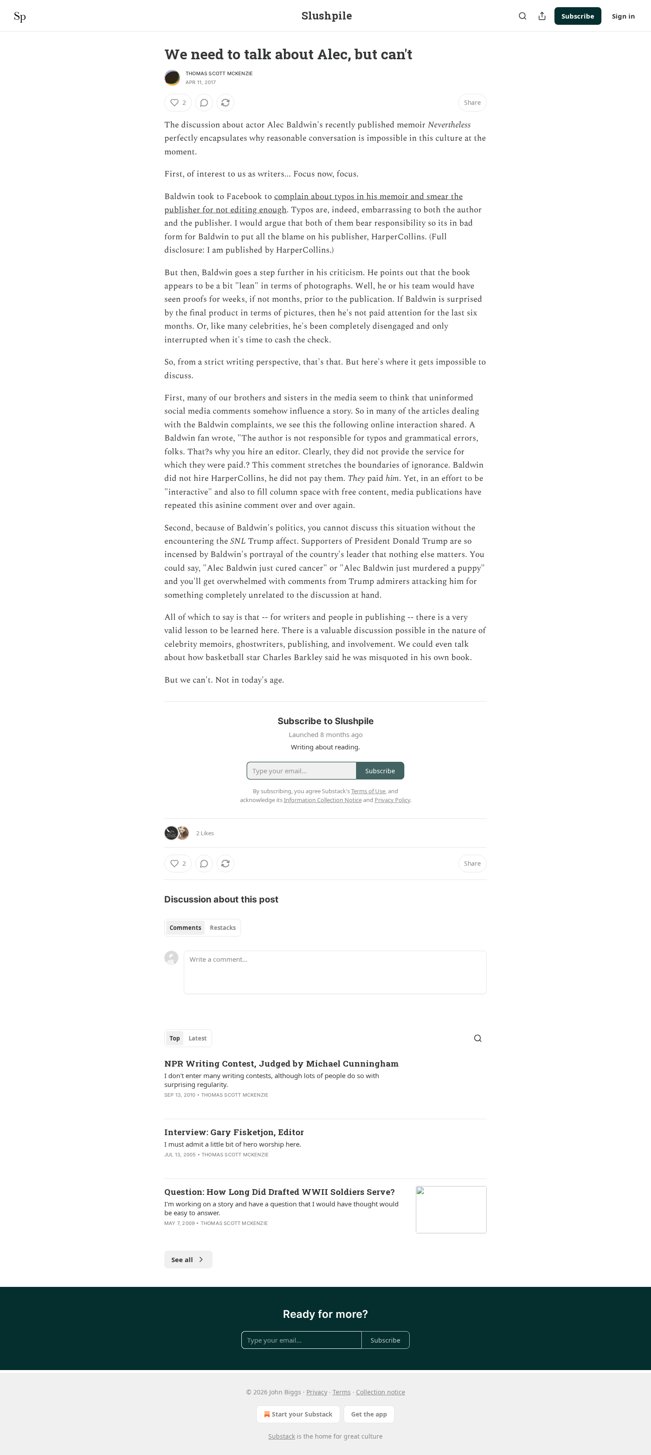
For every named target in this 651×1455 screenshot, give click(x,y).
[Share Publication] (542, 16)
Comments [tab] (185, 928)
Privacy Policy (392, 800)
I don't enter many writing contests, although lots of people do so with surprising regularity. (271, 1080)
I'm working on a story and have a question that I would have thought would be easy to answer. (281, 1208)
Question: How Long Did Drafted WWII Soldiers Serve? (279, 1191)
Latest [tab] (198, 1038)
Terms (342, 1392)
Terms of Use (368, 791)
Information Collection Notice (323, 800)
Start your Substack (302, 1414)
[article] (325, 1084)
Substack (281, 1436)
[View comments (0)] (204, 102)
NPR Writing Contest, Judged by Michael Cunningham (281, 1063)
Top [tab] (175, 1038)
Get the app (369, 1414)
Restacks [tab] (223, 928)
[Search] (522, 16)
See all (182, 1259)
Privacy (316, 1392)
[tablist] (202, 928)
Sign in (623, 16)
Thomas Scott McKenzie (219, 73)
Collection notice (380, 1392)
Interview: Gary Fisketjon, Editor (234, 1131)
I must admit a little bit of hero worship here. (232, 1144)
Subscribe (578, 16)
